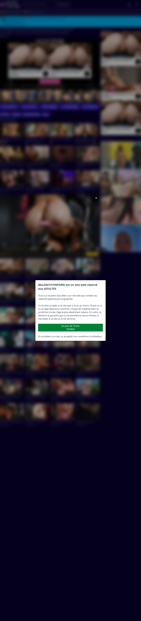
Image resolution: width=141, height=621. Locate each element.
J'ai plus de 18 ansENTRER (70, 327)
